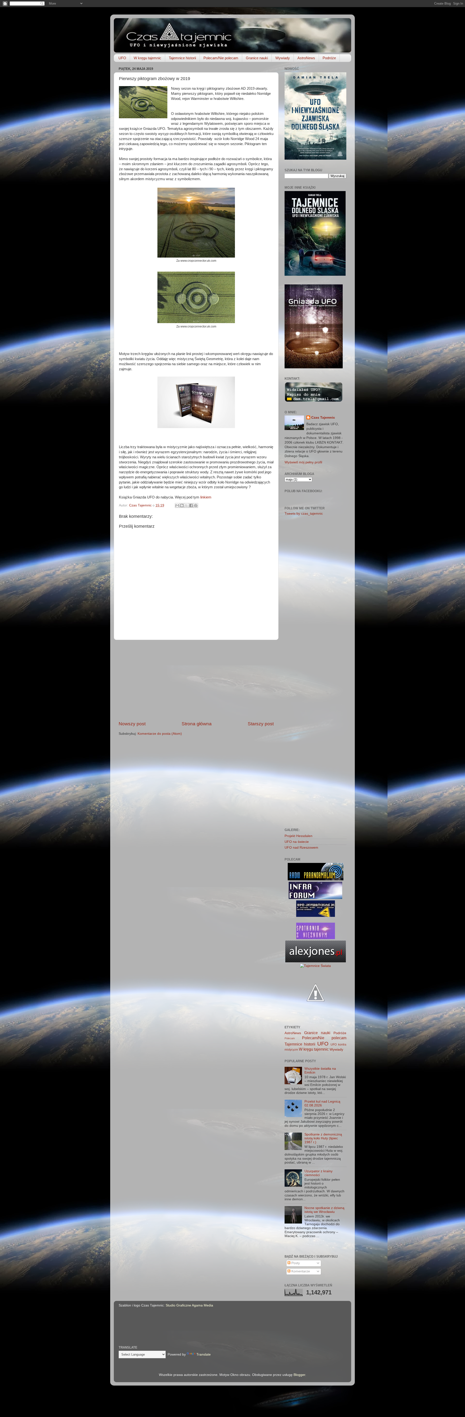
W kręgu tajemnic (147, 58)
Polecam (290, 1038)
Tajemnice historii (182, 58)
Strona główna (197, 723)
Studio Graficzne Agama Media (189, 1305)
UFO (122, 58)
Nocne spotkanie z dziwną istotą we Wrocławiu (324, 1210)
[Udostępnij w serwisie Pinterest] (195, 505)
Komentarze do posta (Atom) (160, 733)
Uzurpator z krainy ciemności (318, 1173)
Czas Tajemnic (323, 417)
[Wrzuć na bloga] (181, 505)
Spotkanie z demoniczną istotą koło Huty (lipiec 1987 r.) (323, 1138)
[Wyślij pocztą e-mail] (177, 505)
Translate (203, 1354)
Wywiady (282, 58)
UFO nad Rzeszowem (301, 847)
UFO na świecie (297, 842)
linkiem (205, 497)
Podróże (329, 58)
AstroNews (306, 58)
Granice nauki (257, 58)
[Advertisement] (196, 680)
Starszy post (261, 723)
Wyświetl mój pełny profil (303, 462)
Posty (295, 1263)
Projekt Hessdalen (298, 836)
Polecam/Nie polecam (220, 58)
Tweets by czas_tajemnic (304, 513)
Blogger (299, 1375)
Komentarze (300, 1271)
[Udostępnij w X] (186, 505)
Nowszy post (132, 723)
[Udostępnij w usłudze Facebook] (191, 505)
